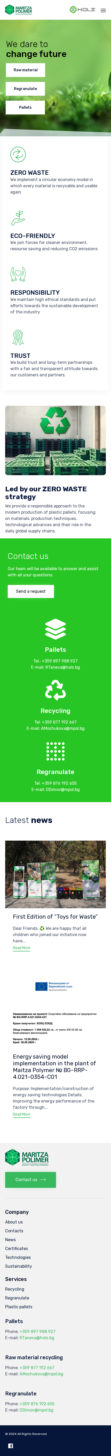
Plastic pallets (18, 1306)
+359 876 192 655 (59, 783)
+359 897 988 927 (60, 661)
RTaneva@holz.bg (62, 667)
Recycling (14, 1289)
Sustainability (18, 1266)
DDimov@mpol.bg (63, 789)
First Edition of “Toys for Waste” (55, 916)
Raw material (26, 70)
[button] (31, 591)
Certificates (16, 1248)
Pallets (25, 107)
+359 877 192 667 (59, 722)
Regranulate (25, 89)
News (10, 1239)
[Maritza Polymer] (18, 10)
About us (14, 1222)
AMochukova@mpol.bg (63, 728)
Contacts (14, 1230)
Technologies (18, 1257)
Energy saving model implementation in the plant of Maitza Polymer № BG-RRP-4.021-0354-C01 (54, 1066)
